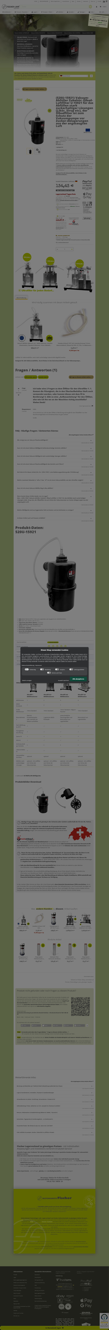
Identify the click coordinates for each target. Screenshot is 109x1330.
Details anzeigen (27, 680)
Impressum (38, 665)
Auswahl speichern (63, 680)
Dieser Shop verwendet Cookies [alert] (54, 650)
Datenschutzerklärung (28, 665)
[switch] (27, 669)
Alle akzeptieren (78, 679)
